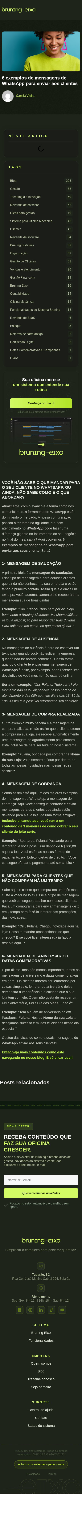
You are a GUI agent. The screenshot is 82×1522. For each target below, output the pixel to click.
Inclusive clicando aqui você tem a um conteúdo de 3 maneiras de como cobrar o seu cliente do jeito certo (40, 826)
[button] (41, 1464)
